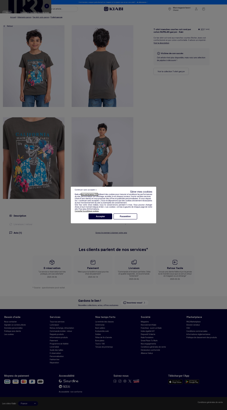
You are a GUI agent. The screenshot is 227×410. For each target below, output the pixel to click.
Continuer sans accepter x (86, 190)
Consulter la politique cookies (87, 211)
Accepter (100, 216)
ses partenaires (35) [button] (89, 194)
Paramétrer (125, 216)
